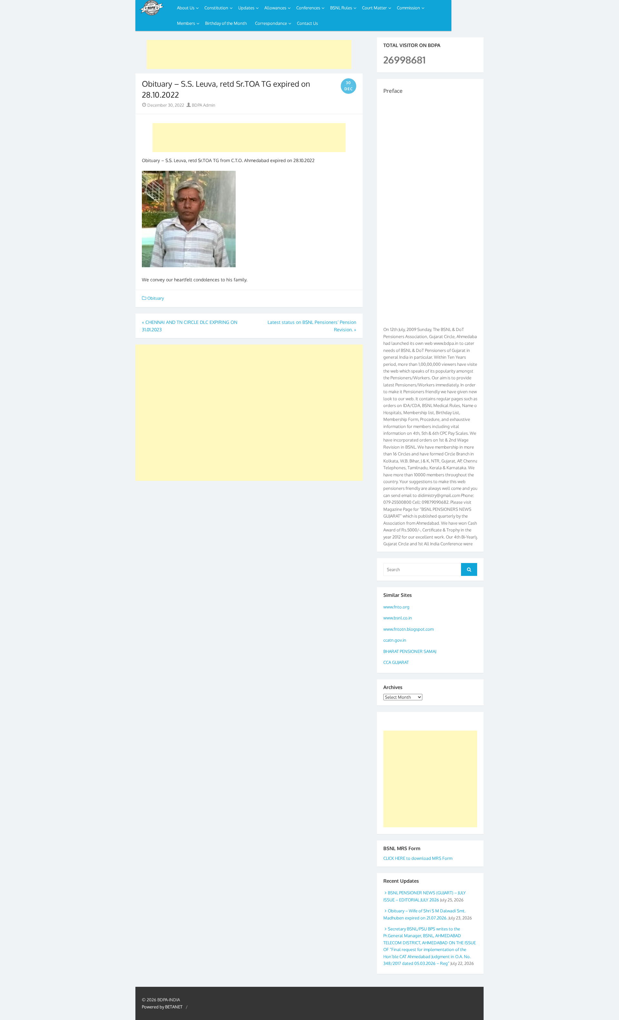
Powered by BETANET (162, 1006)
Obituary (155, 298)
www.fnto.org (396, 606)
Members (186, 23)
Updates (246, 7)
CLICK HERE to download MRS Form (417, 858)
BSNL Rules (341, 7)
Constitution (216, 7)
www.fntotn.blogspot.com (408, 629)
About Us (185, 7)
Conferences (308, 7)
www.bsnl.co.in (397, 617)
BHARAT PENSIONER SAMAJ (409, 651)
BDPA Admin (203, 105)
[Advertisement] (249, 54)
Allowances (275, 7)
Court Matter (374, 7)
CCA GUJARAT (396, 662)
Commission (408, 7)
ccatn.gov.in (394, 640)
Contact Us (307, 23)
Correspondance (271, 23)
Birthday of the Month (226, 23)
